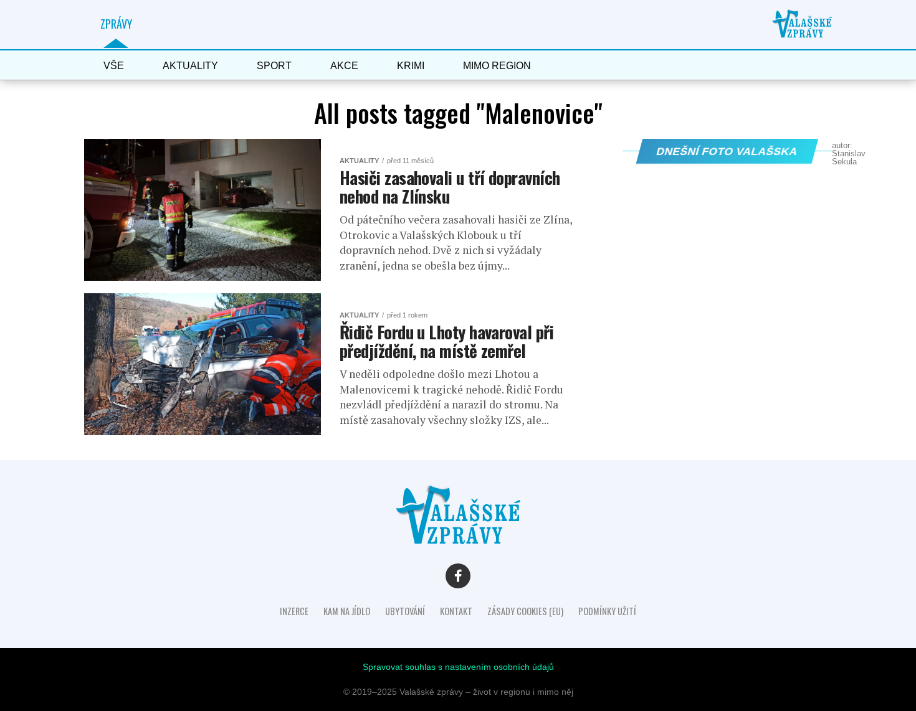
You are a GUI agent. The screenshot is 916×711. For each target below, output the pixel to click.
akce (344, 65)
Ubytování (405, 611)
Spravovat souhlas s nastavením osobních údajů (458, 667)
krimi (410, 65)
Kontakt (456, 611)
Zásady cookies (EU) (525, 611)
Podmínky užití (607, 611)
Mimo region (497, 65)
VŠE (113, 65)
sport (274, 65)
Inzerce (294, 611)
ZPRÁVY (116, 24)
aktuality (190, 65)
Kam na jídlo (346, 611)
